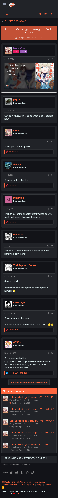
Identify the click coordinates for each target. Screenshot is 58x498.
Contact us (40, 482)
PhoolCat (18, 234)
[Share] (49, 59)
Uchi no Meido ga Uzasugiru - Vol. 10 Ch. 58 (31, 409)
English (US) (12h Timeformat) (17, 482)
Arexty (17, 164)
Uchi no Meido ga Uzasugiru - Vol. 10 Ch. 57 (31, 420)
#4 (52, 175)
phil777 (17, 99)
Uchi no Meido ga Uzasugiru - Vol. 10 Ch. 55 (31, 444)
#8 (52, 313)
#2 (52, 111)
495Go (17, 342)
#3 (52, 141)
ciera (16, 130)
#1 (53, 59)
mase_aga (19, 302)
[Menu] (4, 5)
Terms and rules (9, 484)
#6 (52, 245)
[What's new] (51, 14)
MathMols (18, 197)
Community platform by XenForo (26, 491)
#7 (52, 276)
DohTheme (22, 494)
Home (48, 484)
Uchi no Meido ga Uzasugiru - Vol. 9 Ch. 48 (31, 397)
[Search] (7, 14)
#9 (52, 353)
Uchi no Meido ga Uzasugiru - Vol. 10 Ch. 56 (31, 432)
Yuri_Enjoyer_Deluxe (24, 265)
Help (39, 484)
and (19, 373)
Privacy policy (27, 484)
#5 (52, 209)
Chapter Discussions (29, 400)
